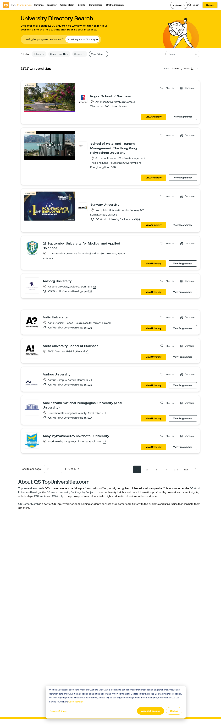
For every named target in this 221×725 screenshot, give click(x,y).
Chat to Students (115, 4)
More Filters (97, 54)
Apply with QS (179, 5)
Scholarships (95, 4)
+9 (104, 442)
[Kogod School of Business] (83, 98)
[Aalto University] (32, 321)
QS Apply (57, 496)
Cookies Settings (58, 711)
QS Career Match (28, 504)
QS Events (40, 496)
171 (176, 469)
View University (153, 116)
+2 (94, 287)
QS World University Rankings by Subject (71, 492)
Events (81, 4)
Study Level (57, 54)
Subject (37, 54)
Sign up (210, 5)
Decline (174, 710)
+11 (104, 413)
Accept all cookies (150, 710)
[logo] (17, 5)
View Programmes (182, 116)
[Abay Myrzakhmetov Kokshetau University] (32, 440)
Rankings (39, 4)
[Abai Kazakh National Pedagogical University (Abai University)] (32, 407)
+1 (53, 258)
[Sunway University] (83, 207)
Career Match (67, 4)
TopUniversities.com (30, 488)
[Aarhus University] (32, 378)
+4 (90, 380)
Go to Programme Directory (81, 39)
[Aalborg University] (32, 285)
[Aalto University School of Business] (32, 350)
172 (186, 469)
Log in (196, 4)
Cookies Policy (75, 701)
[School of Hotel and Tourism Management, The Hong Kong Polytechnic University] (83, 146)
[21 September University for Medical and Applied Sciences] (32, 247)
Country (78, 54)
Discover (51, 4)
